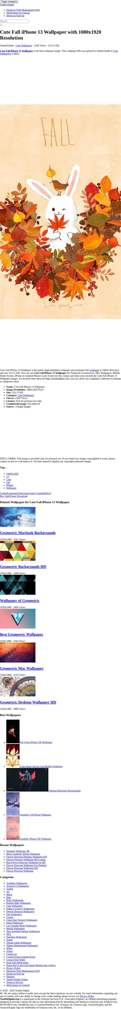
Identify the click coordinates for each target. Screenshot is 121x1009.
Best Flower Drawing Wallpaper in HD (26, 862)
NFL (8, 934)
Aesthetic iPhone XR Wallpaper (35, 839)
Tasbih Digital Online (17, 979)
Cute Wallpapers (24, 45)
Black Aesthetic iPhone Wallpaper (23, 854)
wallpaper (94, 370)
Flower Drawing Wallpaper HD (22, 868)
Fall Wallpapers (14, 914)
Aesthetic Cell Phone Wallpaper (35, 814)
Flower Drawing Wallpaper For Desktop (26, 865)
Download (22, 496)
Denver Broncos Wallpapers (20, 911)
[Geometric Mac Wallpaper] (17, 661)
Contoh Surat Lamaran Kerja (20, 957)
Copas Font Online (15, 959)
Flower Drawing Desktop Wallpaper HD (26, 856)
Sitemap (10, 976)
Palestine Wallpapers (16, 937)
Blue (8, 897)
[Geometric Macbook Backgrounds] (17, 526)
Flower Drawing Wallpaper (20, 871)
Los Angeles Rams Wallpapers (21, 925)
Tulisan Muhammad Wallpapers (22, 945)
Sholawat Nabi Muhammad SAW (23, 10)
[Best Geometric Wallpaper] (17, 627)
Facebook (12, 493)
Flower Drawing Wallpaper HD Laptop (26, 859)
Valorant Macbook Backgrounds (64, 790)
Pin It (48, 493)
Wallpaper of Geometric (20, 601)
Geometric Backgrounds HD (23, 567)
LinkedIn (41, 493)
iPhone (9, 485)
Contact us (11, 954)
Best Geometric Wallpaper (21, 634)
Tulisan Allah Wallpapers (18, 942)
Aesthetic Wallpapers (16, 883)
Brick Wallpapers (14, 900)
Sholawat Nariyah (15, 15)
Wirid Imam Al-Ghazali (18, 12)
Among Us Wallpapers (17, 886)
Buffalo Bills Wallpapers (18, 903)
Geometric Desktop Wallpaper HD (28, 702)
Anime (9, 889)
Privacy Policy (13, 968)
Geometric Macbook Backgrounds (28, 533)
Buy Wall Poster (8, 496)
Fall (8, 482)
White (9, 948)
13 (7, 476)
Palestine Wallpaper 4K (18, 851)
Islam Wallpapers (14, 923)
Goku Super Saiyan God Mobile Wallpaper (41, 766)
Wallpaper (11, 488)
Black (9, 894)
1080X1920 (12, 473)
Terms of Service (14, 982)
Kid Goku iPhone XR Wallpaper (36, 742)
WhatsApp (22, 493)
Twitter (3, 493)
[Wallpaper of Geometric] (17, 594)
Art (8, 891)
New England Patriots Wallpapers (23, 931)
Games (9, 917)
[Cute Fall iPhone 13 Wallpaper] (60, 212)
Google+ (32, 493)
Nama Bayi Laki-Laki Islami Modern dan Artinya (31, 965)
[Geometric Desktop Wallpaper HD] (17, 695)
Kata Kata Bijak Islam (17, 962)
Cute (8, 479)
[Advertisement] (60, 80)
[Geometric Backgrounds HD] (17, 560)
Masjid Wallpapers (15, 928)
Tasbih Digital (7, 4)
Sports (9, 940)
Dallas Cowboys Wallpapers (20, 908)
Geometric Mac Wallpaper (22, 668)
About (9, 951)
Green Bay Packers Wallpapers (21, 920)
